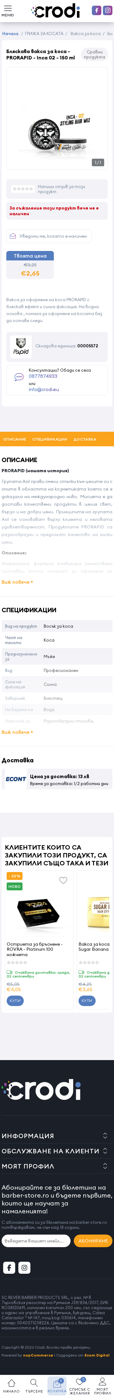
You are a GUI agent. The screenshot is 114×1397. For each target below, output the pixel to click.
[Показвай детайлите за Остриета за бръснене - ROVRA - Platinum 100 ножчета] (39, 904)
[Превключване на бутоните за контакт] (102, 1362)
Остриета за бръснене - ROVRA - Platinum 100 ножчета (35, 949)
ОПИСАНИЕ (14, 439)
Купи (15, 1000)
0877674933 (43, 376)
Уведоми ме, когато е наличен (53, 236)
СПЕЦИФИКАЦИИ (49, 439)
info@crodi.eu (44, 389)
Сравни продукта (94, 54)
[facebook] (96, 10)
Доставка (84, 439)
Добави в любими (63, 880)
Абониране (93, 1241)
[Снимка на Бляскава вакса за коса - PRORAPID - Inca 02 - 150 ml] (57, 162)
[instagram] (107, 10)
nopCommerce (38, 1355)
